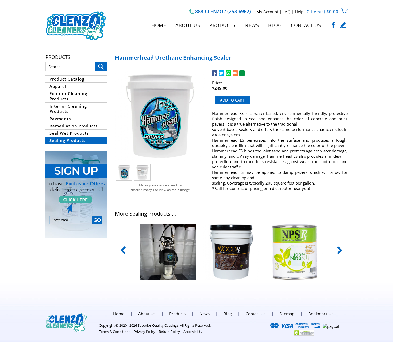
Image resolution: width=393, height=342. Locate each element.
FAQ (287, 11)
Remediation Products (73, 126)
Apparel (57, 86)
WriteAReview (343, 25)
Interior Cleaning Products (68, 108)
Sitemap (286, 313)
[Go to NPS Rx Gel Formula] (295, 252)
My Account (267, 11)
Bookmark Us (320, 313)
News (252, 25)
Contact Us (306, 25)
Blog (275, 25)
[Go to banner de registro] (76, 194)
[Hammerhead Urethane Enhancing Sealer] (160, 115)
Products (222, 25)
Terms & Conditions (114, 331)
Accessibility (192, 331)
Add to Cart (232, 100)
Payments (60, 118)
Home (158, 25)
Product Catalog (66, 79)
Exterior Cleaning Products (68, 96)
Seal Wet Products (69, 133)
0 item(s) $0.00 (322, 11)
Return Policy (169, 331)
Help (299, 11)
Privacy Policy (144, 331)
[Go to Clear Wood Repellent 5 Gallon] (231, 252)
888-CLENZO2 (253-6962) (223, 11)
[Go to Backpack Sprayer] (168, 252)
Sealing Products (67, 140)
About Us (187, 25)
